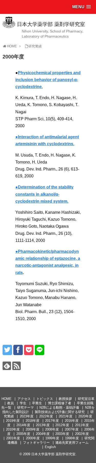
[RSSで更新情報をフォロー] (16, 366)
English (50, 447)
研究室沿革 (86, 399)
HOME (7, 399)
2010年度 (13, 429)
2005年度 (23, 434)
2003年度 (62, 434)
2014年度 (23, 425)
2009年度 (32, 429)
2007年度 (72, 429)
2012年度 (62, 425)
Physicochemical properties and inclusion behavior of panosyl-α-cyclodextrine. (48, 80)
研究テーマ (25, 407)
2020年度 (85, 416)
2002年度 (82, 434)
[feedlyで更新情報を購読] (7, 366)
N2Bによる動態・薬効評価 (59, 407)
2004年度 (43, 434)
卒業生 (37, 403)
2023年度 (27, 416)
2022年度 (46, 416)
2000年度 (33, 438)
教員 (10, 403)
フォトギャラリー (36, 442)
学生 (23, 403)
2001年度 (13, 438)
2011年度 (82, 425)
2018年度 (32, 421)
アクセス (24, 399)
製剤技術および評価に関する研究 (60, 412)
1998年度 (72, 438)
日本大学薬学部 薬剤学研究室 (51, 24)
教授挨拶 (65, 399)
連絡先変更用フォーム (72, 442)
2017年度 (52, 421)
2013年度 (43, 425)
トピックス (44, 399)
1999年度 (52, 438)
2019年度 (13, 421)
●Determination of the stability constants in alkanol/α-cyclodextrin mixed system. (44, 194)
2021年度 (65, 416)
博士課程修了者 (59, 403)
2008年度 (52, 429)
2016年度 (72, 421)
